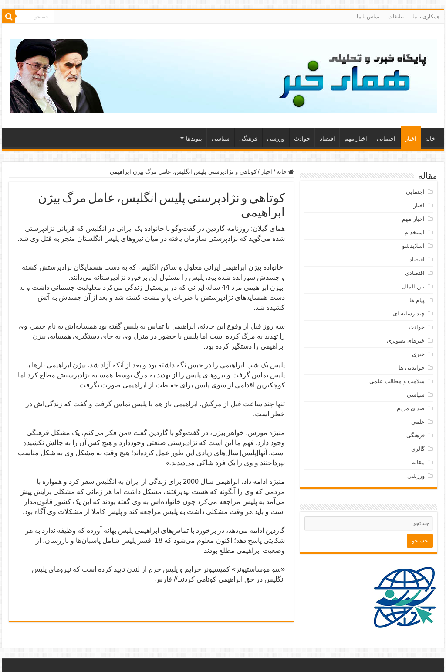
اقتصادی (415, 273)
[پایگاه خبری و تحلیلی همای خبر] (223, 74)
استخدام (415, 232)
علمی (418, 421)
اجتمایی (386, 138)
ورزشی (275, 138)
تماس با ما (368, 17)
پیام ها (417, 300)
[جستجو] (8, 16)
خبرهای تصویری (406, 340)
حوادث (302, 138)
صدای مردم (411, 408)
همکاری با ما (425, 17)
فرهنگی (248, 138)
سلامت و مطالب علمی (397, 381)
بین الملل (413, 286)
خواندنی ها (412, 367)
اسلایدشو (413, 246)
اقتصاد (327, 138)
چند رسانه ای (409, 313)
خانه (430, 138)
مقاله (418, 462)
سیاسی (221, 138)
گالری (418, 449)
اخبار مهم (356, 138)
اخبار (410, 138)
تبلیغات (396, 17)
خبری (418, 354)
